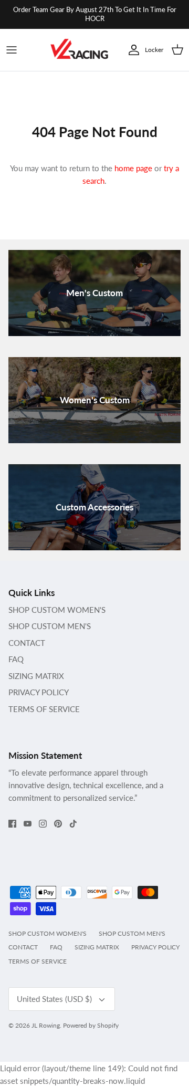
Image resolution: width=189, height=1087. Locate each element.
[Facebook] (12, 824)
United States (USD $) (54, 999)
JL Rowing (46, 1025)
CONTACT (26, 642)
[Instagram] (43, 824)
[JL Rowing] (79, 50)
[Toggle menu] (11, 49)
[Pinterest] (58, 824)
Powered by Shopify (91, 1025)
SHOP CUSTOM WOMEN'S (57, 609)
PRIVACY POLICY (38, 692)
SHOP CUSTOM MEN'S (49, 626)
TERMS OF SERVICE (44, 709)
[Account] (131, 49)
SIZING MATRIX (36, 676)
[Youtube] (28, 824)
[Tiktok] (73, 824)
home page (133, 168)
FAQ (16, 659)
